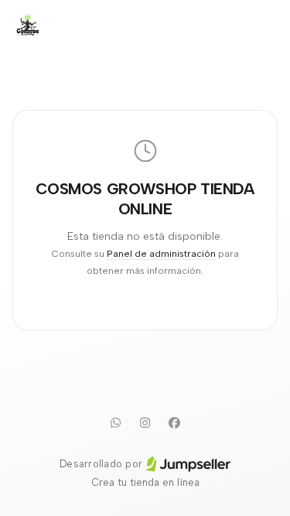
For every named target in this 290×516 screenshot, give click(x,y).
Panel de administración (161, 253)
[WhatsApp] (116, 422)
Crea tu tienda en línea (145, 482)
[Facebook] (175, 422)
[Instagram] (145, 422)
